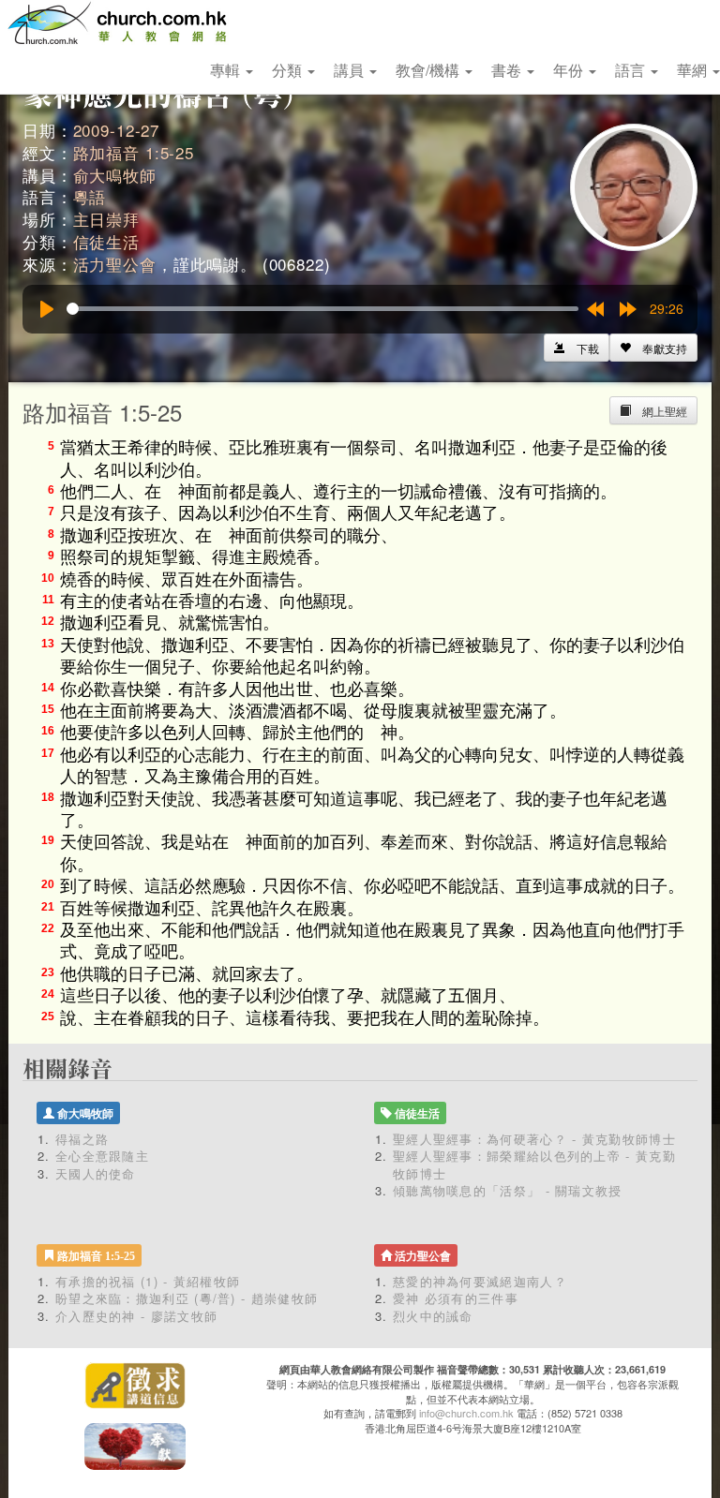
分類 (289, 70)
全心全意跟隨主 (102, 1155)
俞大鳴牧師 (115, 174)
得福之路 (82, 1139)
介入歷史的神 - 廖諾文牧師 (136, 1316)
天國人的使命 (95, 1173)
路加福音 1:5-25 (133, 152)
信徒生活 (106, 241)
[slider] (322, 309)
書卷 (508, 70)
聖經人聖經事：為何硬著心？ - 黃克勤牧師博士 (534, 1139)
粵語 (90, 196)
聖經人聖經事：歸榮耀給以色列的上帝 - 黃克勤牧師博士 (534, 1164)
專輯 (227, 70)
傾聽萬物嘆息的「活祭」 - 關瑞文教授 (507, 1190)
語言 (632, 70)
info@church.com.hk (466, 1412)
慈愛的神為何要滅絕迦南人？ (480, 1281)
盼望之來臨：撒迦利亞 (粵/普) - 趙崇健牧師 (186, 1298)
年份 (570, 70)
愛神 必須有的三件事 (455, 1298)
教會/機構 (429, 70)
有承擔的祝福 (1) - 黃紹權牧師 (147, 1281)
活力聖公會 (115, 263)
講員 (351, 70)
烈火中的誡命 (433, 1316)
